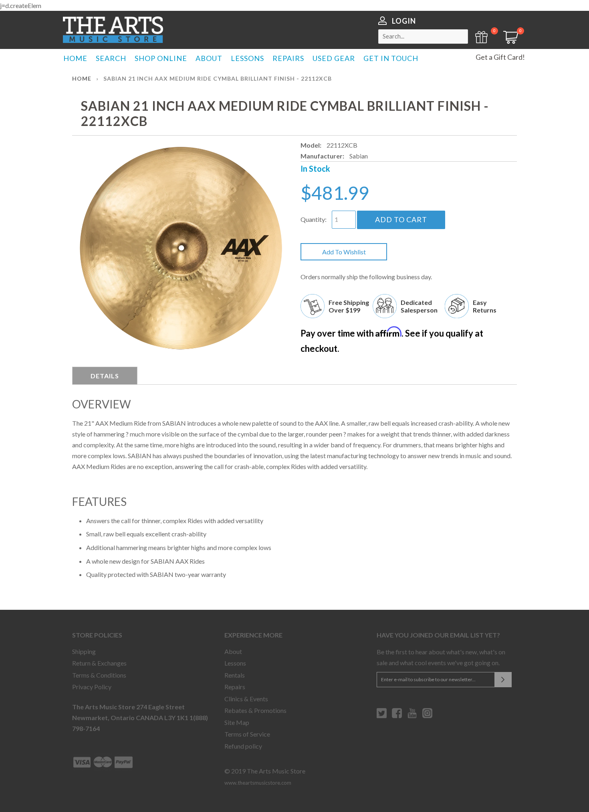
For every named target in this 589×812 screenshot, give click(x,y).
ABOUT (209, 58)
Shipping (84, 651)
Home (81, 78)
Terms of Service (247, 734)
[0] (508, 41)
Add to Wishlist (344, 252)
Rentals (234, 675)
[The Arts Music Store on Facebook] (397, 716)
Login (404, 20)
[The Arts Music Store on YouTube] (412, 716)
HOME (75, 58)
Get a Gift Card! (500, 57)
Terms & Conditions (99, 675)
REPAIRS (288, 58)
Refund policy (243, 746)
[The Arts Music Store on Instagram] (427, 716)
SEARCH (111, 58)
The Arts (113, 30)
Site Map (236, 722)
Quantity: (314, 219)
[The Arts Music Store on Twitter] (382, 716)
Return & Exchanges (99, 663)
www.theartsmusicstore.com (257, 783)
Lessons (235, 663)
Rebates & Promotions (255, 710)
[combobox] (423, 36)
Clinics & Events (246, 698)
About (233, 651)
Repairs (234, 686)
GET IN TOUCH (390, 58)
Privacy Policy (91, 686)
